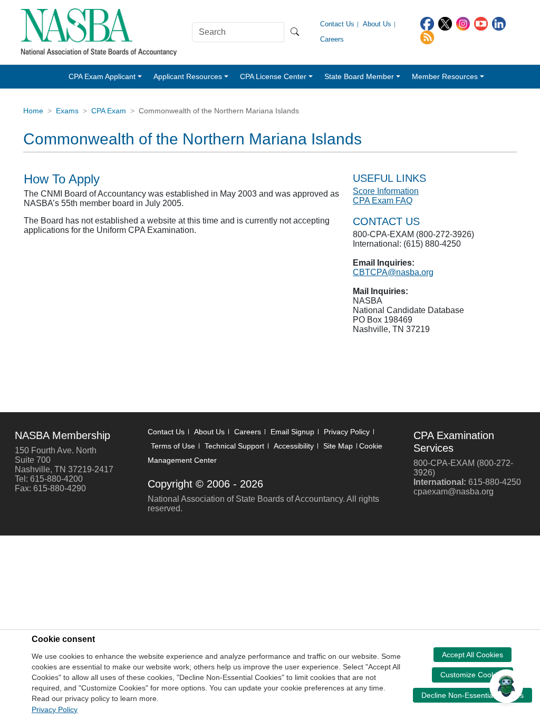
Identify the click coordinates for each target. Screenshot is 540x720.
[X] (445, 23)
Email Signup (292, 431)
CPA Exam (108, 110)
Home (33, 110)
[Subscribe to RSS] (427, 37)
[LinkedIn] (499, 23)
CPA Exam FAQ (382, 200)
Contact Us (166, 431)
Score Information (386, 191)
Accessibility (294, 446)
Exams (67, 110)
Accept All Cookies (472, 654)
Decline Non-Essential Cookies (472, 695)
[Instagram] (463, 23)
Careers (247, 431)
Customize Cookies (472, 674)
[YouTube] (481, 23)
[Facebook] (427, 23)
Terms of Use (173, 446)
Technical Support (234, 446)
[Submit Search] (295, 32)
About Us (209, 431)
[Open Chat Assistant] (506, 686)
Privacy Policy (347, 431)
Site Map (338, 446)
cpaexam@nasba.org (453, 491)
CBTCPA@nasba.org (393, 272)
